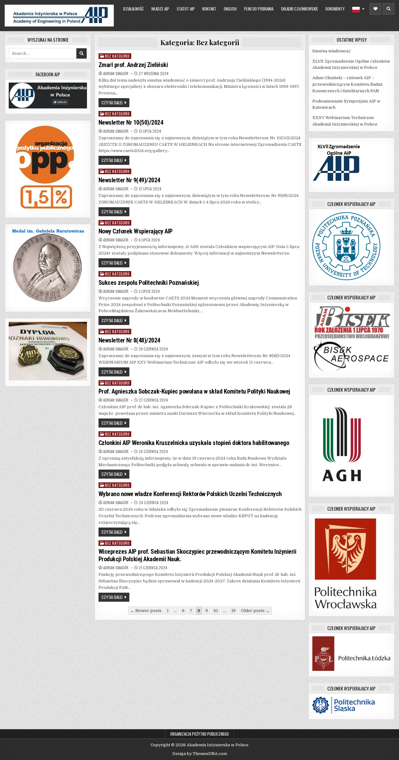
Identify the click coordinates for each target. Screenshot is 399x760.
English (230, 9)
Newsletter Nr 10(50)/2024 (131, 122)
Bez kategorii (117, 56)
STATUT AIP (186, 9)
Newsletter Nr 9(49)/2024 (129, 180)
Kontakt (209, 9)
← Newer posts (145, 610)
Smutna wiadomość (331, 51)
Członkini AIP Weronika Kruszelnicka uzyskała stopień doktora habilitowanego (194, 443)
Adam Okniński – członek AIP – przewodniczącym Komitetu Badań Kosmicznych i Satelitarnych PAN (347, 84)
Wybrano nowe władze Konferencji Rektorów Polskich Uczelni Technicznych (190, 494)
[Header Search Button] (388, 9)
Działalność (133, 9)
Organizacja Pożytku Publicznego (199, 734)
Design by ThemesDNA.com (199, 754)
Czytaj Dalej (112, 102)
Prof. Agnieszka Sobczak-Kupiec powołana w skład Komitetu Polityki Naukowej (194, 391)
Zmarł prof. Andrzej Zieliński (133, 65)
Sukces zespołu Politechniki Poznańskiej (149, 282)
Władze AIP (160, 9)
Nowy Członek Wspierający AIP (136, 231)
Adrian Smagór (115, 73)
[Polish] (358, 10)
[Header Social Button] (375, 9)
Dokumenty (335, 9)
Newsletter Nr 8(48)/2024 (129, 340)
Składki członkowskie (299, 9)
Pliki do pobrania (258, 9)
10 (215, 610)
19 (233, 610)
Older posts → (255, 610)
